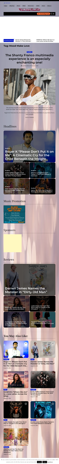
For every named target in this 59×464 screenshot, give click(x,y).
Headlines (29, 52)
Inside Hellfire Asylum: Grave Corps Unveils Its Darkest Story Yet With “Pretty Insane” (45, 41)
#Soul (43, 6)
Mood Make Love (40, 112)
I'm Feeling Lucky (44, 14)
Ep (25, 112)
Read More (50, 462)
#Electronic (31, 6)
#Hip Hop (12, 6)
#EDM (37, 6)
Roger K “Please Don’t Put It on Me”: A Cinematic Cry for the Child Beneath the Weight (29, 155)
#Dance (49, 6)
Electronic (21, 112)
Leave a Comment (29, 117)
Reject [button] (44, 462)
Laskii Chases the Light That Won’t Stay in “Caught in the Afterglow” (40, 307)
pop (46, 112)
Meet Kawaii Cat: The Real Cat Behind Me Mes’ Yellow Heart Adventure (15, 190)
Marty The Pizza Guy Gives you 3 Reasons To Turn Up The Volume (41, 191)
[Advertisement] (29, 28)
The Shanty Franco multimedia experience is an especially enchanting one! (29, 58)
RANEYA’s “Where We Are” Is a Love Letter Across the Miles (24, 40)
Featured (28, 112)
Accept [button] (39, 462)
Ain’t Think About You (13, 112)
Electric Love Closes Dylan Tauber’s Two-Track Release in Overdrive (41, 174)
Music (32, 359)
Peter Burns (27, 65)
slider (27, 114)
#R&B (24, 6)
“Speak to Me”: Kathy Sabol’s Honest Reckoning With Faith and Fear (42, 323)
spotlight (31, 114)
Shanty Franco (50, 112)
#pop (5, 6)
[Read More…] (49, 109)
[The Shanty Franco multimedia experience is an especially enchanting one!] (29, 87)
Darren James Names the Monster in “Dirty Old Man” (26, 290)
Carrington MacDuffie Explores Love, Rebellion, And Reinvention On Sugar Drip (16, 323)
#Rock (18, 6)
